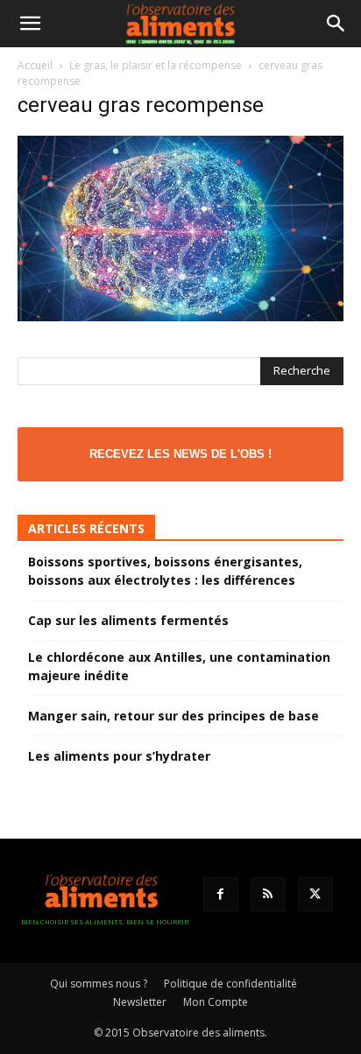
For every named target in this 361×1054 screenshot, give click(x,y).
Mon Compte (215, 1001)
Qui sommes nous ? (98, 983)
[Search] (336, 23)
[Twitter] (315, 894)
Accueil (35, 65)
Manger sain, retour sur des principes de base (173, 715)
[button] (30, 23)
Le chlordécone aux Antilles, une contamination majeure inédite (179, 666)
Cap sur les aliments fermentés (128, 620)
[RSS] (268, 894)
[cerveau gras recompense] (180, 316)
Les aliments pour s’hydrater (119, 756)
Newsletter (139, 1001)
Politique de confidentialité (230, 983)
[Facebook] (220, 894)
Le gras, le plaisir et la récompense (155, 65)
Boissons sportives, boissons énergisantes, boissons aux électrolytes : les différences (165, 570)
